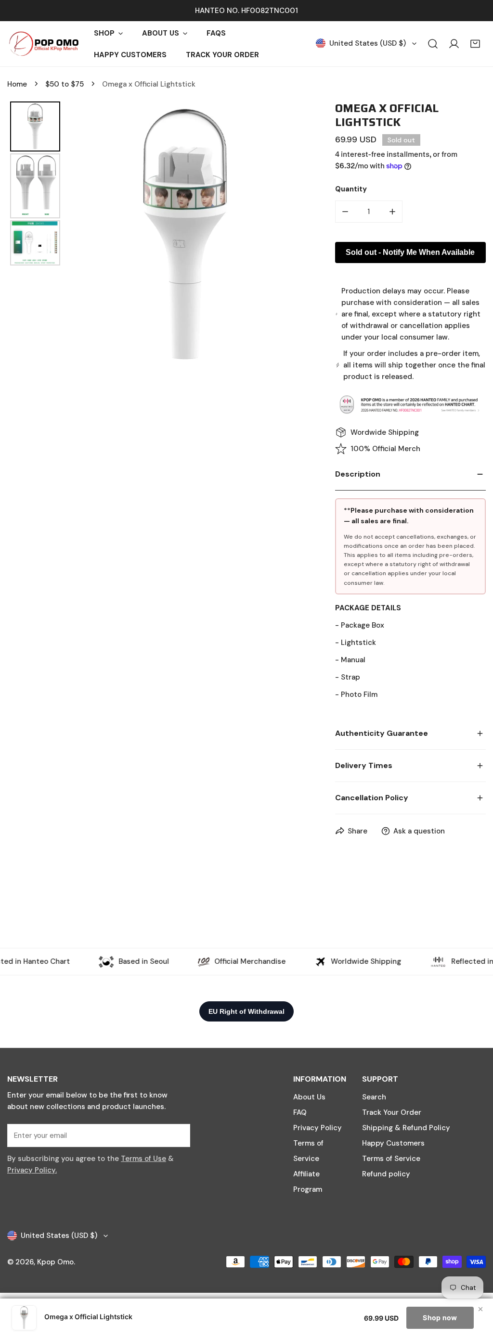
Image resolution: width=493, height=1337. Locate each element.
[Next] (292, 235)
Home (17, 84)
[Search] (432, 43)
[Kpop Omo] (43, 43)
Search (374, 1097)
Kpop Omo (55, 1262)
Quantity (351, 189)
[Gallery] (156, 235)
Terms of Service (391, 1158)
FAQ (300, 1112)
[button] (475, 43)
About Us (309, 1097)
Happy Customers (393, 1143)
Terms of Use (143, 1158)
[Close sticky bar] (480, 1309)
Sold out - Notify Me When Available (410, 252)
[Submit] (177, 1135)
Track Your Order (391, 1112)
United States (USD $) (367, 43)
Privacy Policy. (32, 1170)
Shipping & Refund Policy (406, 1128)
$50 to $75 (64, 84)
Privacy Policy (317, 1128)
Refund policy (386, 1174)
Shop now (440, 1317)
